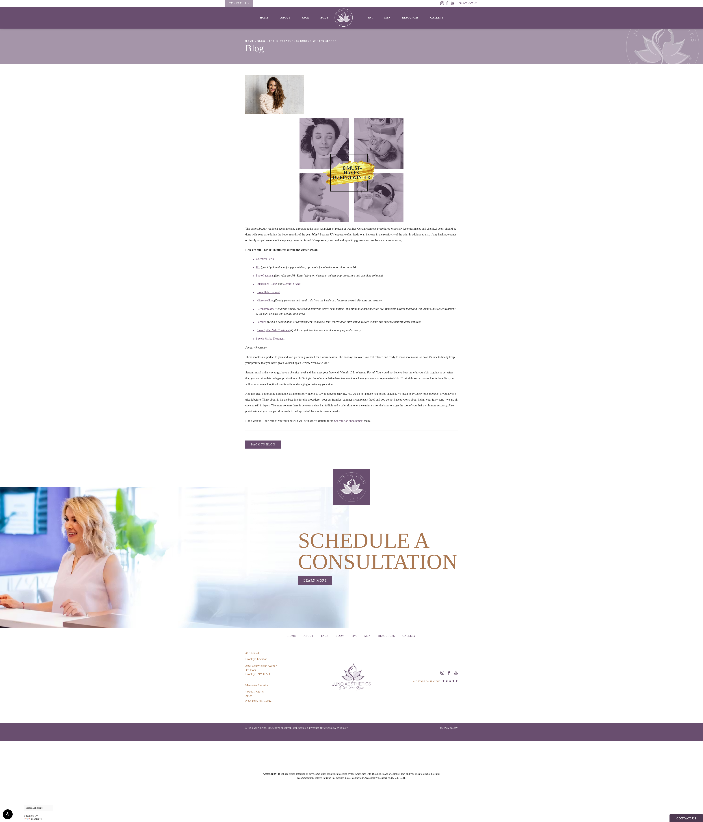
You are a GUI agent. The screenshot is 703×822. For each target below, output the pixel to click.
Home (264, 17)
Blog (261, 41)
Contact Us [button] (686, 818)
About (285, 17)
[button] (8, 814)
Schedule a (378, 551)
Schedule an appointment (348, 420)
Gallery (437, 17)
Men (387, 17)
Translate (36, 818)
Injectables (263, 283)
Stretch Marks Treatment (270, 338)
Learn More (315, 580)
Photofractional (265, 275)
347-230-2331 (397, 778)
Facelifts (261, 321)
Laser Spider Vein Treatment (273, 330)
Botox (274, 283)
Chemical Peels (265, 258)
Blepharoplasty (265, 308)
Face (305, 17)
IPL (258, 267)
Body (324, 17)
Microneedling (265, 300)
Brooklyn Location (256, 659)
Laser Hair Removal (268, 292)
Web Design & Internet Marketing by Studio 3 (320, 728)
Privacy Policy (449, 728)
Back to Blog (263, 444)
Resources (410, 17)
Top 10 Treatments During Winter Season (303, 41)
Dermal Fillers (291, 283)
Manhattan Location (257, 685)
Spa (370, 17)
